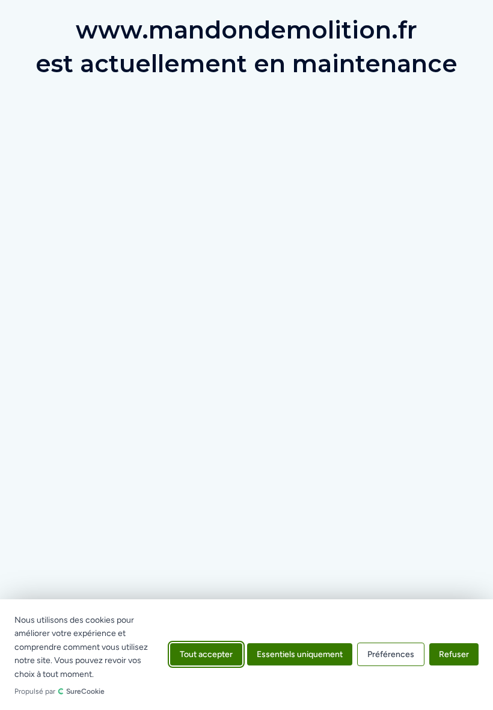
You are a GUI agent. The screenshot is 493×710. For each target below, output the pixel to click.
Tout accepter (206, 655)
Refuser (454, 655)
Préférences (390, 655)
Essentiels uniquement (300, 655)
